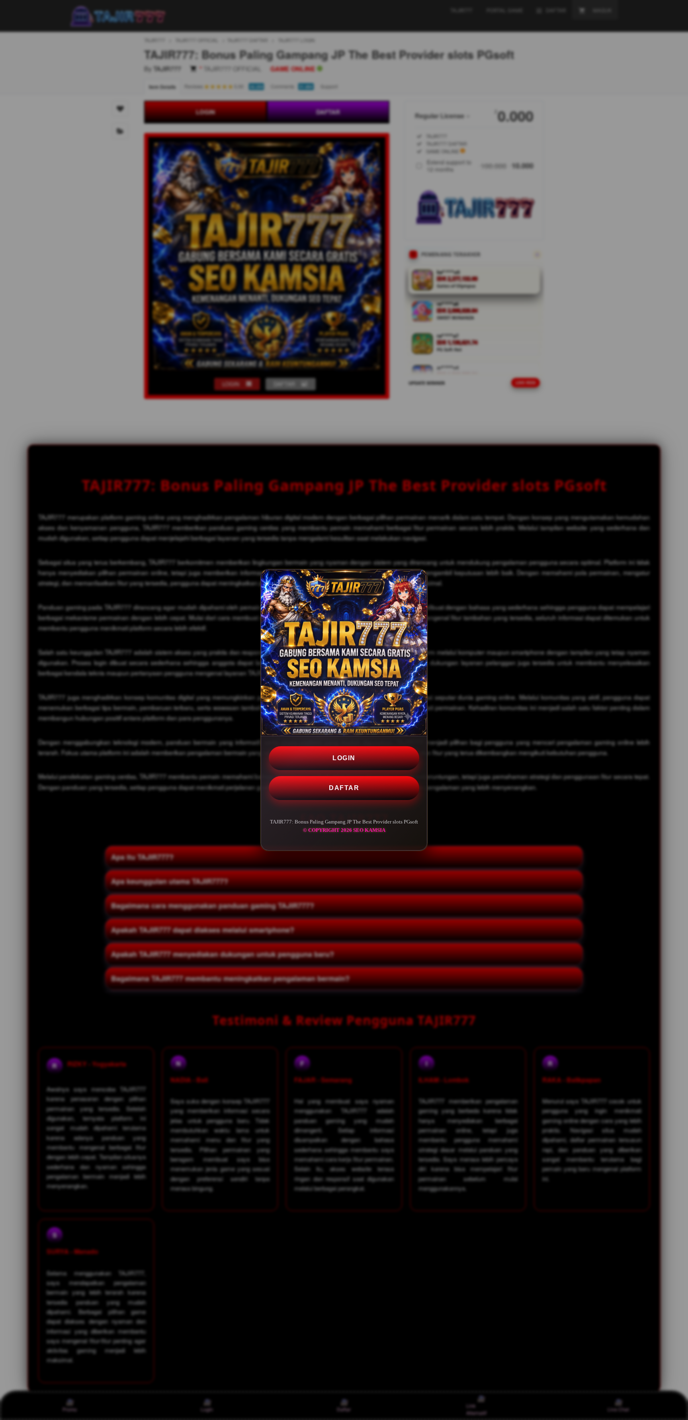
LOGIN (344, 758)
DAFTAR (344, 787)
